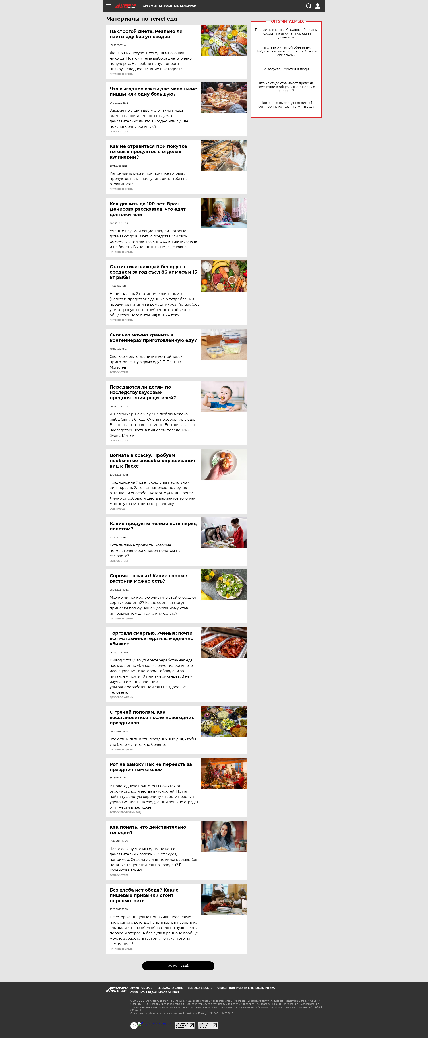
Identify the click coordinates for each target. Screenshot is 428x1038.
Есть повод (117, 509)
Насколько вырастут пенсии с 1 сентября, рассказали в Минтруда (286, 105)
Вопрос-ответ (119, 132)
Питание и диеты (121, 74)
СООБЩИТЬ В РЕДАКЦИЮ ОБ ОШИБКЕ (154, 992)
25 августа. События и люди (286, 69)
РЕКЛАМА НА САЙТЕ (170, 988)
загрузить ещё (178, 965)
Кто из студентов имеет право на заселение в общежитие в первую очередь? (286, 87)
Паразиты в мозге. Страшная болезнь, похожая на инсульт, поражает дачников (286, 33)
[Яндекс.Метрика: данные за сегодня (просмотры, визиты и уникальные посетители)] (155, 1024)
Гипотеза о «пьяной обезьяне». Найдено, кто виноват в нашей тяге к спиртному (286, 51)
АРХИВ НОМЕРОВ (141, 988)
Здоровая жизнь (121, 697)
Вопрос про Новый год (125, 812)
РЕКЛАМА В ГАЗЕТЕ (200, 988)
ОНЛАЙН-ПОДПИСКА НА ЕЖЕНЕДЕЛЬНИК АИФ (246, 988)
